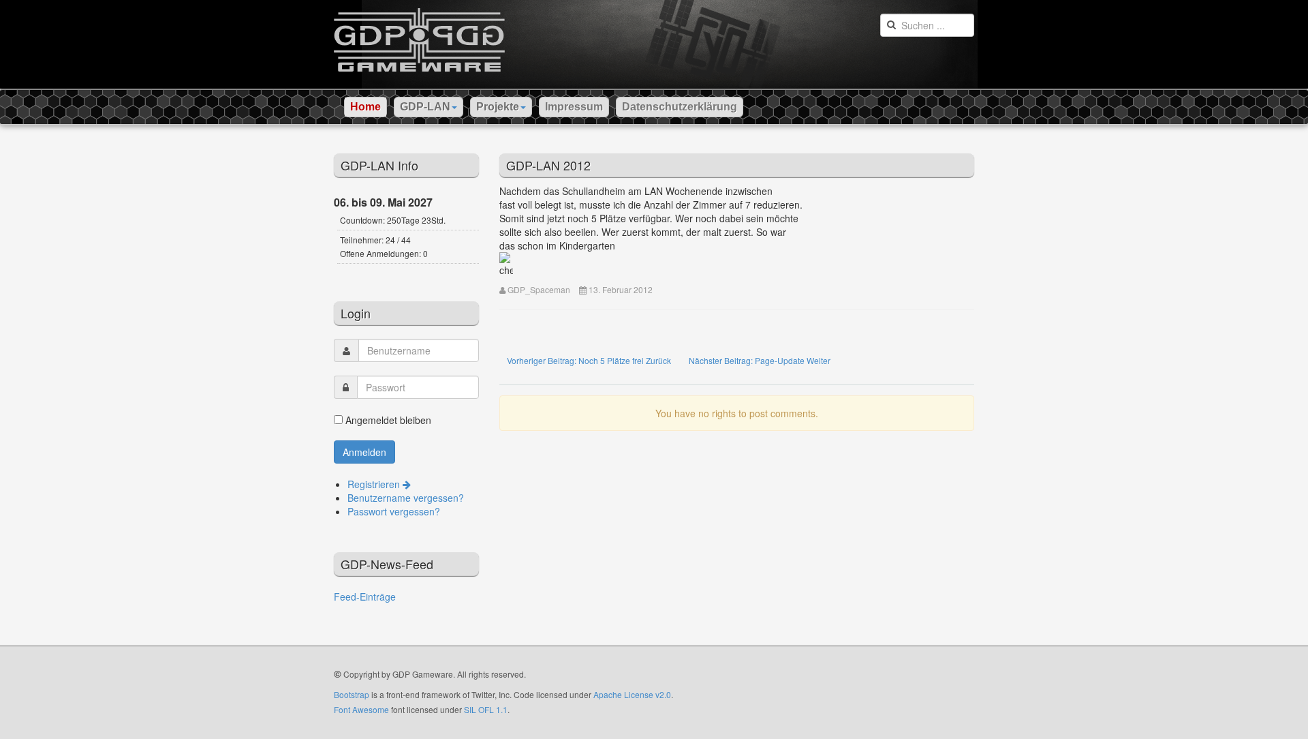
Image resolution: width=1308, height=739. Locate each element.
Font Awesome (361, 709)
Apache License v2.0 (632, 694)
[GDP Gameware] (419, 36)
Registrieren (375, 484)
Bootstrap (351, 694)
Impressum (574, 106)
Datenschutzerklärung (679, 106)
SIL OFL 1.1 (486, 709)
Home (365, 106)
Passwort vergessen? (393, 511)
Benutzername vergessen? (405, 497)
